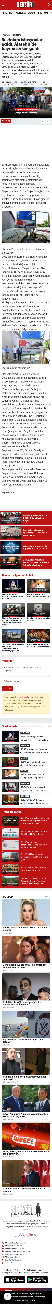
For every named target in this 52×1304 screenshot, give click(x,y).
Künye (19, 1270)
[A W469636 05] (26, 347)
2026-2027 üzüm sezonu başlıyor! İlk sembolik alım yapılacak (33, 802)
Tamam (32, 1301)
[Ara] (49, 5)
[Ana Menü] (3, 5)
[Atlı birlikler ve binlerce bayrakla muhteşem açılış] (38, 636)
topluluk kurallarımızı (25, 697)
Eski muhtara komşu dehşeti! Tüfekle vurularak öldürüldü (32, 764)
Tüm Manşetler (11, 1257)
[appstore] (15, 1280)
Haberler (6, 35)
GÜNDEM (20, 13)
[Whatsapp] (35, 1235)
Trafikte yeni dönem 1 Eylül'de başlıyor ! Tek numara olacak (34, 751)
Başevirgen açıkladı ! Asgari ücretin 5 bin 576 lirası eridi (33, 789)
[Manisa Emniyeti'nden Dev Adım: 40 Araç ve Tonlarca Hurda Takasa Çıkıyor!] (13, 610)
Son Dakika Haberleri (13, 1260)
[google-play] (37, 1280)
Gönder (7, 688)
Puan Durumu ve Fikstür (14, 1254)
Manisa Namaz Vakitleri (14, 1249)
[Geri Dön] (7, 1296)
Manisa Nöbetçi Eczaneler (16, 1243)
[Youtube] (31, 1235)
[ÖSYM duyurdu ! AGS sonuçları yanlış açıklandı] (38, 586)
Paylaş (7, 121)
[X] (21, 1235)
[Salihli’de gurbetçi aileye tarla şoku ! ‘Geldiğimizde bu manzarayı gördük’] (13, 636)
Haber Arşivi (10, 1263)
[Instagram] (26, 1235)
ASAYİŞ (31, 13)
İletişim (7, 1273)
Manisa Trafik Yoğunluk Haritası (18, 1251)
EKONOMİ (43, 13)
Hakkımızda (9, 1270)
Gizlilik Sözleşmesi (34, 1270)
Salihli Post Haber (21, 1273)
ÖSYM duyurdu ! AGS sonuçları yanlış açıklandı (33, 776)
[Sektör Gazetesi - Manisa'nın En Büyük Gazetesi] (25, 5)
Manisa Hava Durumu (13, 1246)
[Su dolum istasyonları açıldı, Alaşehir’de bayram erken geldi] (26, 102)
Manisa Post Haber (40, 1273)
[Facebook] (17, 1235)
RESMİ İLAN (7, 13)
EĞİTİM (24, 771)
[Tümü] (48, 726)
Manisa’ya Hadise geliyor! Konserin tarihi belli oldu (12, 596)
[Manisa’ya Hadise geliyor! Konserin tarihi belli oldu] (13, 586)
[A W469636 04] (26, 226)
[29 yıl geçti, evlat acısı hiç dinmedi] (38, 610)
